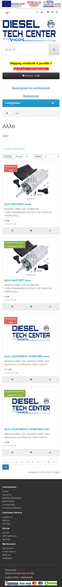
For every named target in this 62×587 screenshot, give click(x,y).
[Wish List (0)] (48, 12)
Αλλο (17, 113)
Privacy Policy (8, 504)
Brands (5, 532)
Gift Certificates (9, 536)
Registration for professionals (31, 87)
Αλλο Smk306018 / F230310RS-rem (26, 429)
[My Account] (43, 12)
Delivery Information (12, 498)
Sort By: (7, 156)
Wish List (6, 554)
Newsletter (7, 558)
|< (6, 462)
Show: (38, 156)
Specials (6, 539)
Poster (5, 491)
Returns (6, 520)
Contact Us (7, 517)
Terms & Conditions (11, 508)
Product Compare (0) (14, 148)
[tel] (38, 12)
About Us (6, 494)
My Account (7, 548)
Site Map (6, 523)
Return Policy (8, 501)
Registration (31, 95)
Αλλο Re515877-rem (17, 280)
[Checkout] (57, 12)
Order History (9, 551)
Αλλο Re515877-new (17, 204)
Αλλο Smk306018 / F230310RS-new (26, 356)
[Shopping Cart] (52, 12)
